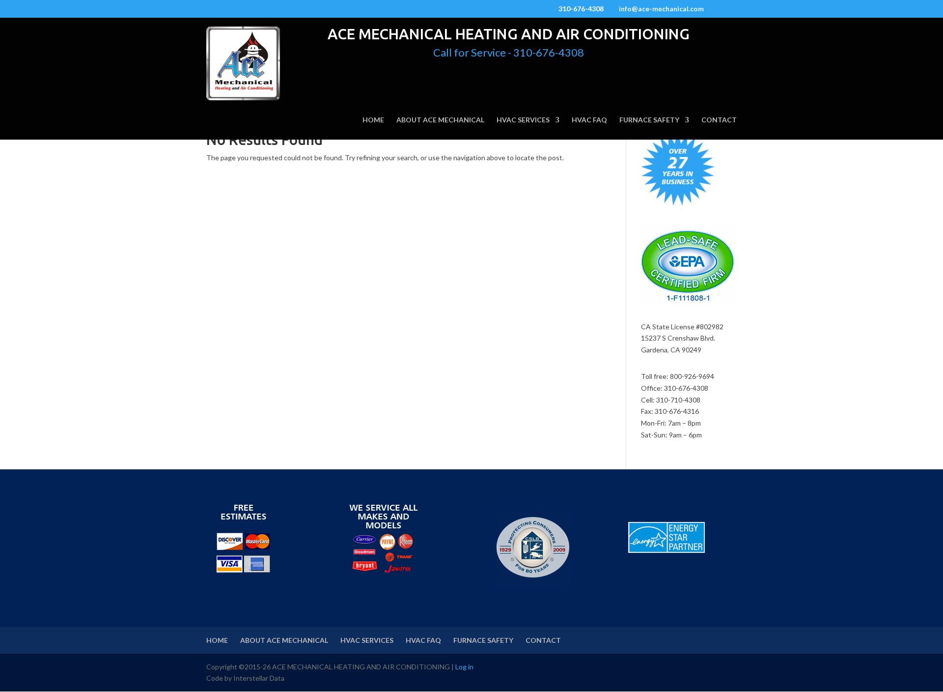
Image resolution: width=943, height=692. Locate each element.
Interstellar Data (258, 678)
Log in (464, 667)
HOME (373, 120)
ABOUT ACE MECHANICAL (440, 120)
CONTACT (719, 120)
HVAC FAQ (589, 120)
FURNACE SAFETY (649, 120)
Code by (219, 678)
